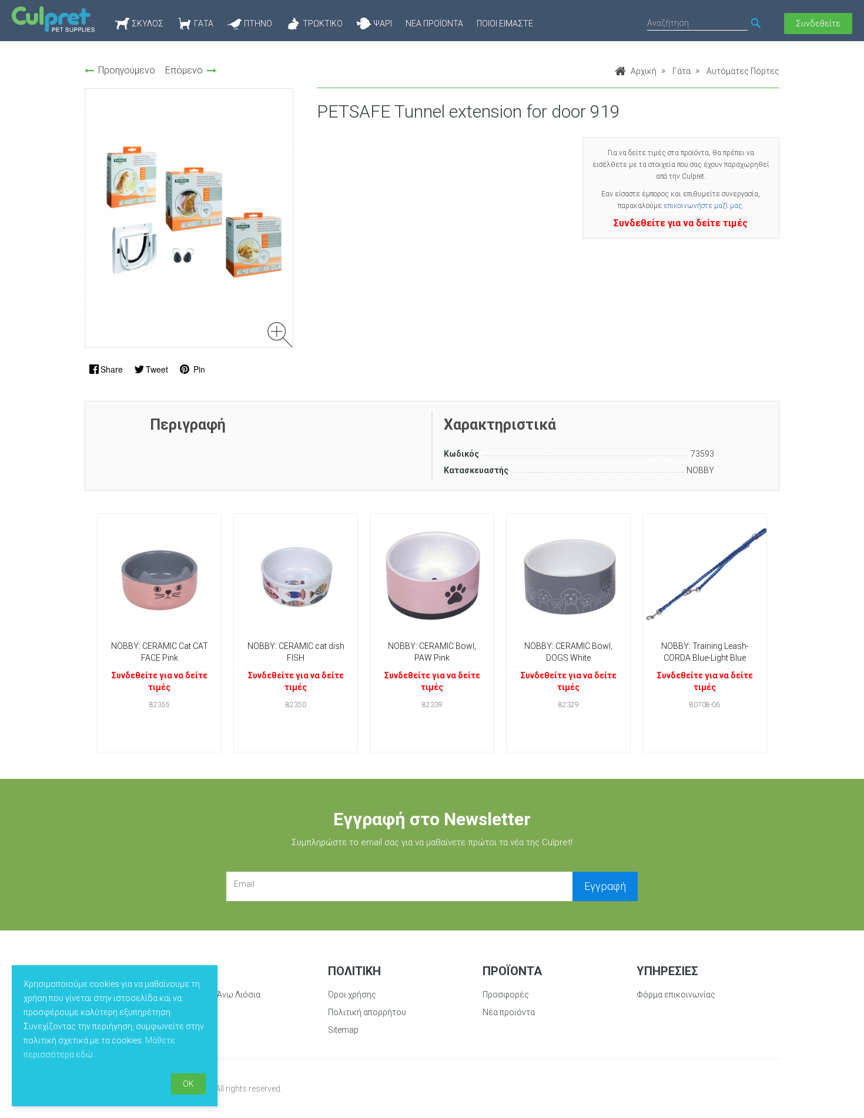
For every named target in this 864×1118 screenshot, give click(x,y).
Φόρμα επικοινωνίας (676, 994)
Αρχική (644, 71)
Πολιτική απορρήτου (367, 1012)
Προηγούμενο (126, 70)
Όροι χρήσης (352, 994)
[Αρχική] (53, 19)
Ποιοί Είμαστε (505, 23)
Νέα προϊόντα (434, 23)
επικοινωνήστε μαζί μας (703, 206)
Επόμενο (184, 70)
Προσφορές (506, 994)
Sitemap (343, 1030)
